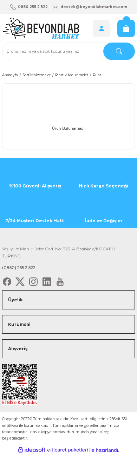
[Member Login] (101, 28)
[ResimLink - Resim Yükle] (19, 384)
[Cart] (126, 28)
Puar (97, 75)
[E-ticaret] (67, 450)
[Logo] (40, 28)
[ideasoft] (32, 450)
